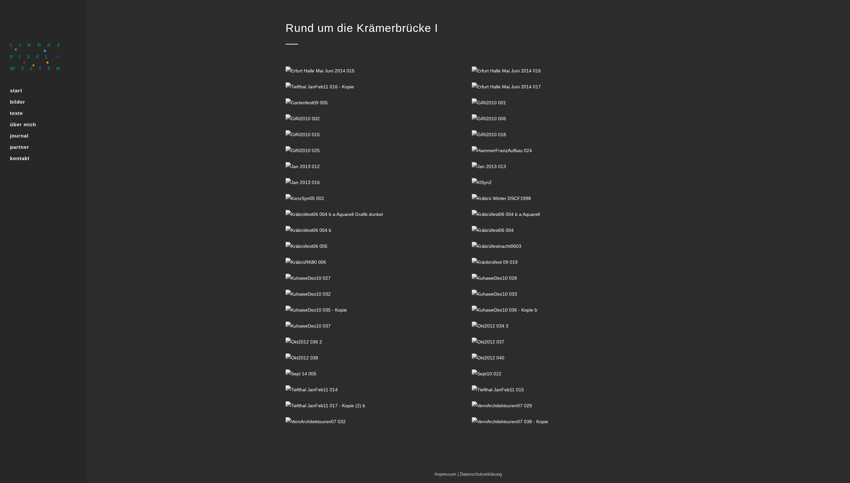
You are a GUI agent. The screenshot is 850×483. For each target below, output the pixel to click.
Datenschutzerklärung (481, 474)
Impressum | (447, 474)
